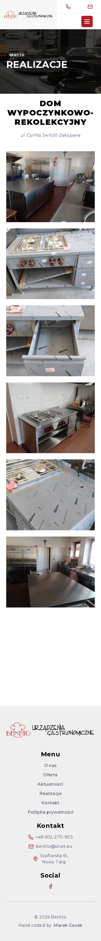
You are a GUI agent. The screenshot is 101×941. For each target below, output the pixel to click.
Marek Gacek (68, 925)
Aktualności (50, 784)
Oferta (50, 774)
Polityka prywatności (51, 812)
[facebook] (50, 886)
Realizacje (50, 793)
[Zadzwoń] (68, 6)
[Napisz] (90, 6)
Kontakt (50, 802)
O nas (50, 765)
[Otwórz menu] (87, 21)
